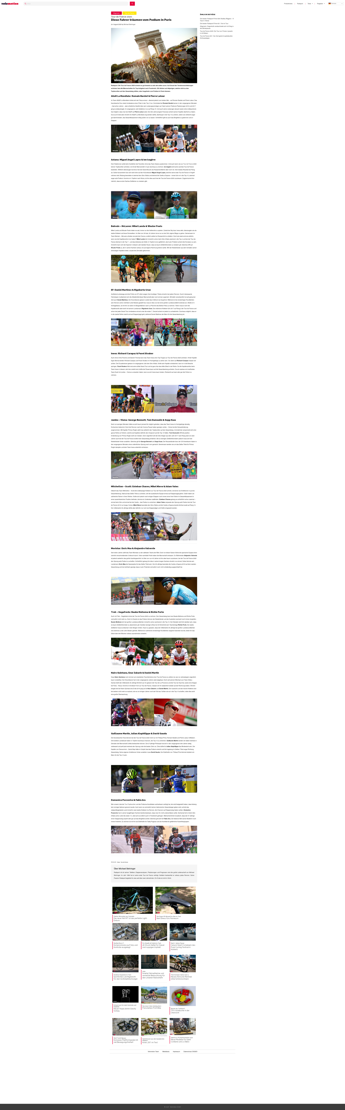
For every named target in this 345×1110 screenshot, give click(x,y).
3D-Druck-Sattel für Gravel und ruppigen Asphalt (153, 945)
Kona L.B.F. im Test (153, 1041)
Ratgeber (320, 4)
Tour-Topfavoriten (130, 804)
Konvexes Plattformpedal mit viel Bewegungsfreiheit (126, 1040)
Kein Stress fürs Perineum (169, 917)
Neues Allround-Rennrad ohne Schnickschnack (181, 977)
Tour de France (129, 13)
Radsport (300, 4)
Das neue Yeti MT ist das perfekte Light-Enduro (130, 919)
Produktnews (288, 4)
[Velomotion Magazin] (10, 4)
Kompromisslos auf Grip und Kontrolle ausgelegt (126, 945)
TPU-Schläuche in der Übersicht (180, 1011)
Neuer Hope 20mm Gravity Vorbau (125, 1008)
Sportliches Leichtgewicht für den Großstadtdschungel (125, 977)
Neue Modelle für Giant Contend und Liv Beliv (182, 1040)
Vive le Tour (214, 23)
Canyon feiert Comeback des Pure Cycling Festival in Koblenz (183, 946)
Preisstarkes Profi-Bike (151, 1007)
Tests (309, 4)
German (333, 3)
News (118, 862)
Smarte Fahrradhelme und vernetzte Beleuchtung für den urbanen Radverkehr (153, 975)
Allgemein (116, 13)
